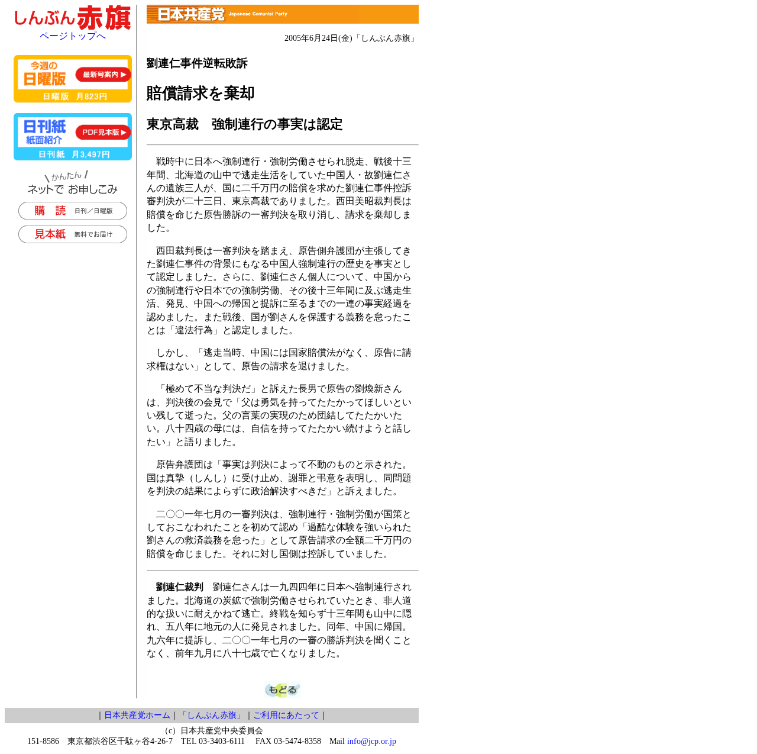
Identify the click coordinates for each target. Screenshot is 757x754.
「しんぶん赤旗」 (212, 715)
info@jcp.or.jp (371, 741)
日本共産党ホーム (137, 715)
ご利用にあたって (286, 715)
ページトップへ (73, 36)
